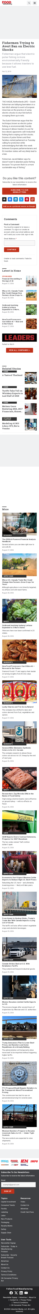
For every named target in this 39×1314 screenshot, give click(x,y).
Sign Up (7, 1191)
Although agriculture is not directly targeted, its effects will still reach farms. (19, 588)
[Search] (29, 3)
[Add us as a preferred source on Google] (32, 199)
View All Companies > (19, 350)
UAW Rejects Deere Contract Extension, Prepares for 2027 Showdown (19, 838)
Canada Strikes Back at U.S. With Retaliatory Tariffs (16, 965)
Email (3, 1180)
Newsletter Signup (10, 1297)
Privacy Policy (25, 1300)
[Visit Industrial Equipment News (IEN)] (24, 1161)
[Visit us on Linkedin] (21, 1292)
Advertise (23, 1297)
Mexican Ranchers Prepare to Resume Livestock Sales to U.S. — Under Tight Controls (18, 1133)
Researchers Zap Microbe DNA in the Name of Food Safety (18, 795)
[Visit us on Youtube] (26, 1292)
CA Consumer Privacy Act (20, 1305)
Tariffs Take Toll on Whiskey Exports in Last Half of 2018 (12, 393)
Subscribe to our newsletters (19, 191)
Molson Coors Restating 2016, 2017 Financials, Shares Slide (12, 409)
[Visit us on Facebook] (11, 1292)
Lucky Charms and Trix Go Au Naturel (17, 707)
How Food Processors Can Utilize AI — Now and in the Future (12, 321)
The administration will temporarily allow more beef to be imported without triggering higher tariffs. (19, 1052)
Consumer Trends (10, 1084)
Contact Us (14, 1300)
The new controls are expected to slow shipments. (17, 1139)
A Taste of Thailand (12, 375)
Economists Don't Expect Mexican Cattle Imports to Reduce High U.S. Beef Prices (19, 879)
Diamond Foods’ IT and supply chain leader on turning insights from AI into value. (19, 672)
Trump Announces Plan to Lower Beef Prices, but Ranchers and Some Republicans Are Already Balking (18, 1045)
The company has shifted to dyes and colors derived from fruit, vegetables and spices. (18, 712)
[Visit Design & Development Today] (5, 1161)
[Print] (4, 199)
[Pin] (27, 199)
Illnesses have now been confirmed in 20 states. (18, 632)
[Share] (10, 199)
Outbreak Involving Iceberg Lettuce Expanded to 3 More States (10, 307)
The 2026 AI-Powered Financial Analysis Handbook (19, 540)
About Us (32, 1297)
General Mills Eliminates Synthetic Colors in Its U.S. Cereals (16, 749)
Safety (6, 621)
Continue (11, 250)
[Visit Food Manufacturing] (14, 1161)
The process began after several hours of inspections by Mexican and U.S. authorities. (19, 1008)
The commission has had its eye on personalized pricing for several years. (17, 1096)
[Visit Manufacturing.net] (14, 1165)
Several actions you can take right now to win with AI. (18, 545)
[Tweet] (21, 199)
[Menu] (34, 3)
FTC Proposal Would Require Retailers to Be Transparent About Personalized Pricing (19, 1090)
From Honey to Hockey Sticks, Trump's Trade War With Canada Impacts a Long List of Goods (18, 920)
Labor (5, 833)
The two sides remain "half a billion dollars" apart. (16, 843)
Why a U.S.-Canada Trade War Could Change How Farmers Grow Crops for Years (12, 293)
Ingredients (8, 662)
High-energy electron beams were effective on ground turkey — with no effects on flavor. (19, 801)
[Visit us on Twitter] (16, 1292)
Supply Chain (8, 576)
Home (5, 371)
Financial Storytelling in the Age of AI (12, 280)
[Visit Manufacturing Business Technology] (24, 1165)
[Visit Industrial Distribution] (5, 1165)
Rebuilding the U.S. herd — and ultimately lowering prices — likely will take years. (18, 884)
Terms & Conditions (20, 1303)
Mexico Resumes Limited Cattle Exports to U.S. (19, 1003)
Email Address (10, 239)
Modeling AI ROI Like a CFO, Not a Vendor (10, 426)
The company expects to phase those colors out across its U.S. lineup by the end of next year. (19, 755)
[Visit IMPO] (34, 1161)
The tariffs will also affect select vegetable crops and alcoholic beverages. (19, 927)
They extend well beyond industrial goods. (18, 969)
